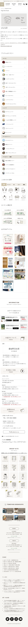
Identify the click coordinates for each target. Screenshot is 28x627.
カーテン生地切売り (10, 164)
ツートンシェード (9, 124)
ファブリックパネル (10, 173)
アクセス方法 (14, 536)
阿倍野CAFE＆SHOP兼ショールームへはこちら (14, 537)
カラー (19, 184)
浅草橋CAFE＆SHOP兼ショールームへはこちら (14, 549)
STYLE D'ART (13, 623)
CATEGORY (8, 4)
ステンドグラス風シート (8, 581)
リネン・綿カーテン (10, 74)
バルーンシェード (9, 128)
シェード (5, 107)
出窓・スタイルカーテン (11, 83)
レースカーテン (9, 66)
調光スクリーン (9, 144)
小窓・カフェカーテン (10, 87)
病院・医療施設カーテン (11, 91)
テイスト (9, 184)
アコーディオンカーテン (11, 103)
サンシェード (8, 132)
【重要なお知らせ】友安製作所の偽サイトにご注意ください (14, 453)
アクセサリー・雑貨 (7, 156)
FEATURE (14, 4)
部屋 (4, 184)
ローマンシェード (9, 111)
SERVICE (20, 4)
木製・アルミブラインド (11, 152)
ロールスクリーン (7, 136)
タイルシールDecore (12, 601)
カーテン (5, 58)
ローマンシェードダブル (11, 115)
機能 (24, 184)
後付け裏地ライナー (10, 160)
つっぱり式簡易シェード (11, 120)
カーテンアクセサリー (10, 168)
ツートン (7, 70)
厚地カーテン (8, 62)
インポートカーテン (10, 78)
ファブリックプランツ (8, 592)
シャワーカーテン (9, 99)
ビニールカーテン (9, 95)
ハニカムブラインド (10, 148)
